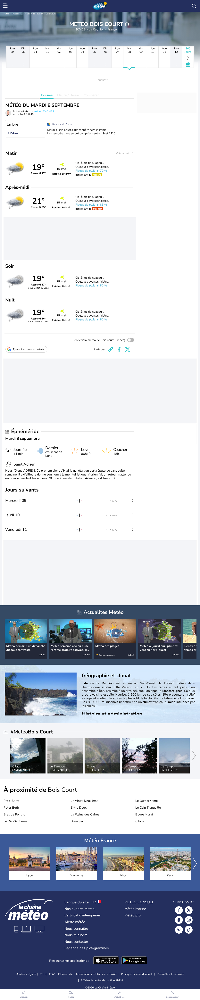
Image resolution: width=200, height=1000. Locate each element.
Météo (6, 13)
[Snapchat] (179, 920)
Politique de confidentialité (137, 974)
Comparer (91, 95)
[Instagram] (189, 920)
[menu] (6, 6)
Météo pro (132, 915)
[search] (194, 6)
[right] (193, 635)
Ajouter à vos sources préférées (29, 349)
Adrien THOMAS (44, 111)
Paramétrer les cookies (170, 974)
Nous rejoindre (76, 935)
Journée (47, 95)
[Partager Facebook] (119, 349)
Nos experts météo (79, 908)
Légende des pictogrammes (86, 948)
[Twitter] (189, 910)
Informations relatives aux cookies (97, 974)
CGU (43, 974)
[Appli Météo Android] (134, 960)
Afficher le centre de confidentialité (102, 980)
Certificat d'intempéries (82, 915)
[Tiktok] (189, 930)
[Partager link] (110, 349)
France (15, 13)
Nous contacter (76, 941)
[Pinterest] (179, 930)
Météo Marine (135, 908)
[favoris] (127, 24)
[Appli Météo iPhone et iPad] (106, 960)
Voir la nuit (123, 153)
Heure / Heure (68, 95)
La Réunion (25, 13)
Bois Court (51, 13)
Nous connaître (76, 928)
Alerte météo (74, 922)
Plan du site (65, 974)
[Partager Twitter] (127, 349)
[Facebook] (179, 910)
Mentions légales (26, 974)
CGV (52, 974)
